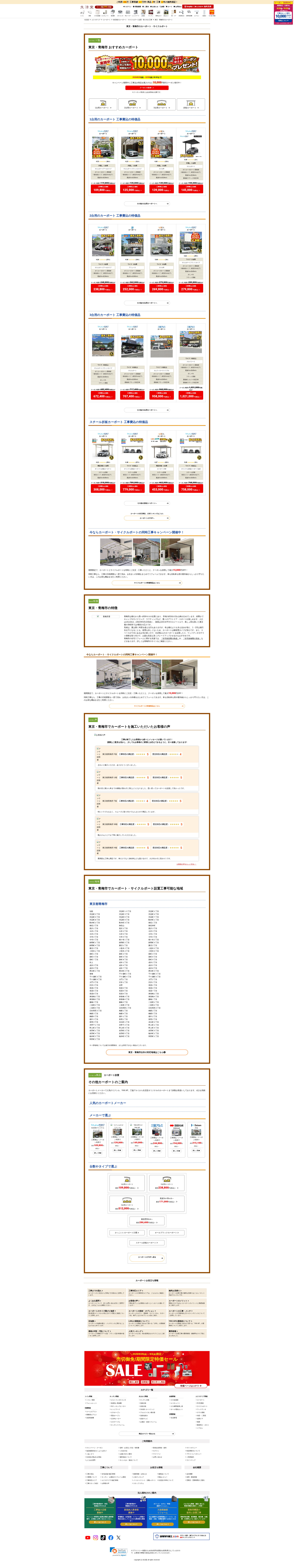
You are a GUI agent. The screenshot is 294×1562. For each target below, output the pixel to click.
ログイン (128, 6)
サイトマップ (191, 1460)
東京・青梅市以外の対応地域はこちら (146, 1052)
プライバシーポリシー (194, 1454)
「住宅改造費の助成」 (170, 638)
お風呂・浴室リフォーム (148, 1422)
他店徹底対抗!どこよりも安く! (96, 1451)
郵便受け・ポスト (203, 1425)
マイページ (157, 1454)
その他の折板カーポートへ (147, 503)
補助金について (163, 1474)
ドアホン (200, 1428)
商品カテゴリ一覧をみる (147, 1434)
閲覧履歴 (138, 6)
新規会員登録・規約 (160, 1448)
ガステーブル (115, 1422)
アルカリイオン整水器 (147, 1412)
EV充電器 (200, 1403)
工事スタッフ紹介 (92, 1483)
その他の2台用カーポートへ (147, 303)
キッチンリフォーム (117, 1425)
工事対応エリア (91, 1480)
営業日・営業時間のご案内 (195, 1480)
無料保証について (126, 1457)
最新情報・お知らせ (140, 1474)
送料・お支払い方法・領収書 (129, 1448)
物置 (198, 1422)
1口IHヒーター (116, 1419)
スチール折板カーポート (146, 1243)
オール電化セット (177, 1409)
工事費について (91, 1477)
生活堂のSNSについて (165, 1480)
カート (169, 6)
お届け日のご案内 (126, 1454)
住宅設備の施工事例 (108, 1474)
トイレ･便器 (90, 1400)
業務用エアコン (91, 1414)
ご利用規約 (190, 1457)
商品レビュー (162, 1477)
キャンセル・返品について (129, 1460)
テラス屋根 (201, 1412)
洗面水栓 (143, 1403)
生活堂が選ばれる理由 (93, 1457)
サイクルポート (202, 1406)
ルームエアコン (91, 1411)
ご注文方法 (123, 1451)
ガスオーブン (115, 1412)
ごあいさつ (90, 1454)
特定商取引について (193, 1451)
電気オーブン (115, 1415)
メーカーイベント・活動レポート (144, 1480)
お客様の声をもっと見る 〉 (186, 864)
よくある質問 (90, 1460)
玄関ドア (200, 1419)
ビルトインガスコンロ (118, 1400)
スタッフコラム (138, 1483)
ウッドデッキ (201, 1409)
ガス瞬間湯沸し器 (177, 1406)
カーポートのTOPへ (147, 518)
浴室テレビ (144, 1419)
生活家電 (174, 1418)
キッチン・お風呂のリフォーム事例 (114, 1477)
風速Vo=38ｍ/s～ (166, 1200)
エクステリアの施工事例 (110, 1480)
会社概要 (189, 1474)
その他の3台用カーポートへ (147, 410)
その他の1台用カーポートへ (147, 204)
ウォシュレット (91, 1403)
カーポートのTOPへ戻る (147, 1257)
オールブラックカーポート (166, 1233)
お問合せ (178, 6)
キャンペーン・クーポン (94, 1448)
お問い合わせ (157, 1457)
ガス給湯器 (174, 1400)
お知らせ (155, 6)
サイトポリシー (192, 1448)
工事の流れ (90, 1474)
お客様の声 (105, 1483)
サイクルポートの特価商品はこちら (147, 583)
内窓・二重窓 (201, 1415)
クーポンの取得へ (146, 88)
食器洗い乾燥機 (116, 1403)
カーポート (201, 1400)
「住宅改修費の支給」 (192, 638)
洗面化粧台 (144, 1415)
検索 (162, 6)
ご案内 (146, 6)
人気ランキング (138, 1477)
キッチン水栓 (144, 1400)
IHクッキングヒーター (118, 1406)
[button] (119, 1551)
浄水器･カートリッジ (147, 1409)
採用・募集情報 (192, 1477)
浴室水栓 (143, 1406)
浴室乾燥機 (90, 1418)
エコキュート (175, 1403)
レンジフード (115, 1409)
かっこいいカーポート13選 (126, 1233)
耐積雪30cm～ (146, 1221)
